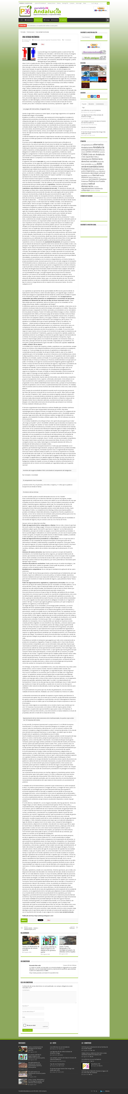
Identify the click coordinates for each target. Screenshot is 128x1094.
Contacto (72, 3)
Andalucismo (29, 20)
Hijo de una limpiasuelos (88, 127)
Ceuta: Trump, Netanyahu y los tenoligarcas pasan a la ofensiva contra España (67, 949)
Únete (84, 3)
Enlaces (59, 3)
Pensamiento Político (56, 40)
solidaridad (85, 190)
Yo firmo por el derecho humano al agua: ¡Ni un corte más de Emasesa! (95, 1071)
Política (92, 181)
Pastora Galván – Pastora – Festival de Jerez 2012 (31, 928)
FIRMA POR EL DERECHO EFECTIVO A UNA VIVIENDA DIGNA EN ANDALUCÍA (94, 1054)
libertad (95, 175)
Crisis (84, 154)
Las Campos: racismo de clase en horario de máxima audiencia (93, 121)
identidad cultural (97, 173)
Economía (95, 169)
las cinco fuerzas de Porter (59, 519)
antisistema (98, 150)
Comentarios (100, 104)
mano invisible (44, 65)
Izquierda (63, 20)
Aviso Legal (78, 3)
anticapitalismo (87, 150)
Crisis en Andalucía (96, 154)
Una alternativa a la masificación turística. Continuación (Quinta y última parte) (35, 1065)
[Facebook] (93, 3)
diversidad (94, 164)
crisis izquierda (87, 157)
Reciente (91, 104)
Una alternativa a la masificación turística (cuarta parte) (36, 1073)
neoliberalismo (84, 179)
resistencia (98, 189)
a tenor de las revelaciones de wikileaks (39, 514)
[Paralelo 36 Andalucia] (40, 11)
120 (91, 1074)
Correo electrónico (28, 1011)
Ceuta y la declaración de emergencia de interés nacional (30, 948)
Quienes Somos (51, 3)
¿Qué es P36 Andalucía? (40, 3)
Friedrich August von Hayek (42, 82)
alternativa (98, 144)
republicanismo (87, 189)
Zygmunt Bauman (64, 898)
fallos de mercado (55, 904)
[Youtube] (97, 3)
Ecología (47, 20)
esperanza (91, 171)
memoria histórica (93, 177)
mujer (99, 177)
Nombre (25, 1006)
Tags (83, 107)
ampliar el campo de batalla (48, 874)
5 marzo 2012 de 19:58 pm (69, 965)
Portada (21, 20)
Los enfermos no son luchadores (91, 110)
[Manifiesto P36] (86, 1066)
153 (101, 1065)
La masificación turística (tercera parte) (38, 25)
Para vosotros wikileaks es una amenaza (34, 672)
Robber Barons (32, 400)
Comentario (26, 990)
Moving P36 (65, 3)
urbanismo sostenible (95, 190)
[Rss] (92, 3)
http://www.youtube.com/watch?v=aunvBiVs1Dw (43, 973)
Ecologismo (86, 169)
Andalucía (98, 147)
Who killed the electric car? (56, 776)
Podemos (84, 181)
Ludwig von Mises (27, 82)
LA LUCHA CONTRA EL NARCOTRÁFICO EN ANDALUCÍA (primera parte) (48, 949)
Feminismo (55, 20)
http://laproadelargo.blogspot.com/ (42, 916)
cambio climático (92, 152)
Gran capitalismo (27, 396)
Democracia (39, 20)
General (43, 40)
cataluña (102, 152)
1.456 (93, 1050)
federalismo (102, 171)
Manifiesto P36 (95, 1064)
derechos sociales (89, 161)
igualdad (84, 175)
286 (92, 1056)
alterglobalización (87, 145)
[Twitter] (95, 3)
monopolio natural (28, 881)
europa (97, 171)
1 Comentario (67, 40)
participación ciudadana (97, 179)
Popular (84, 104)
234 (93, 1061)
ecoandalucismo (95, 166)
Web (23, 1017)
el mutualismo (68, 881)
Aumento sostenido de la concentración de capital (46, 392)
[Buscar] (108, 3)
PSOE (97, 181)
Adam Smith (26, 63)
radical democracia (88, 185)
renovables (96, 186)
